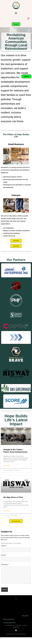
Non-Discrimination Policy (9, 622)
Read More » (6, 465)
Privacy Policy (25, 615)
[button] (16, 13)
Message (5, 564)
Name (4, 546)
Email (3, 555)
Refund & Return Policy (8, 619)
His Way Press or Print (13, 497)
